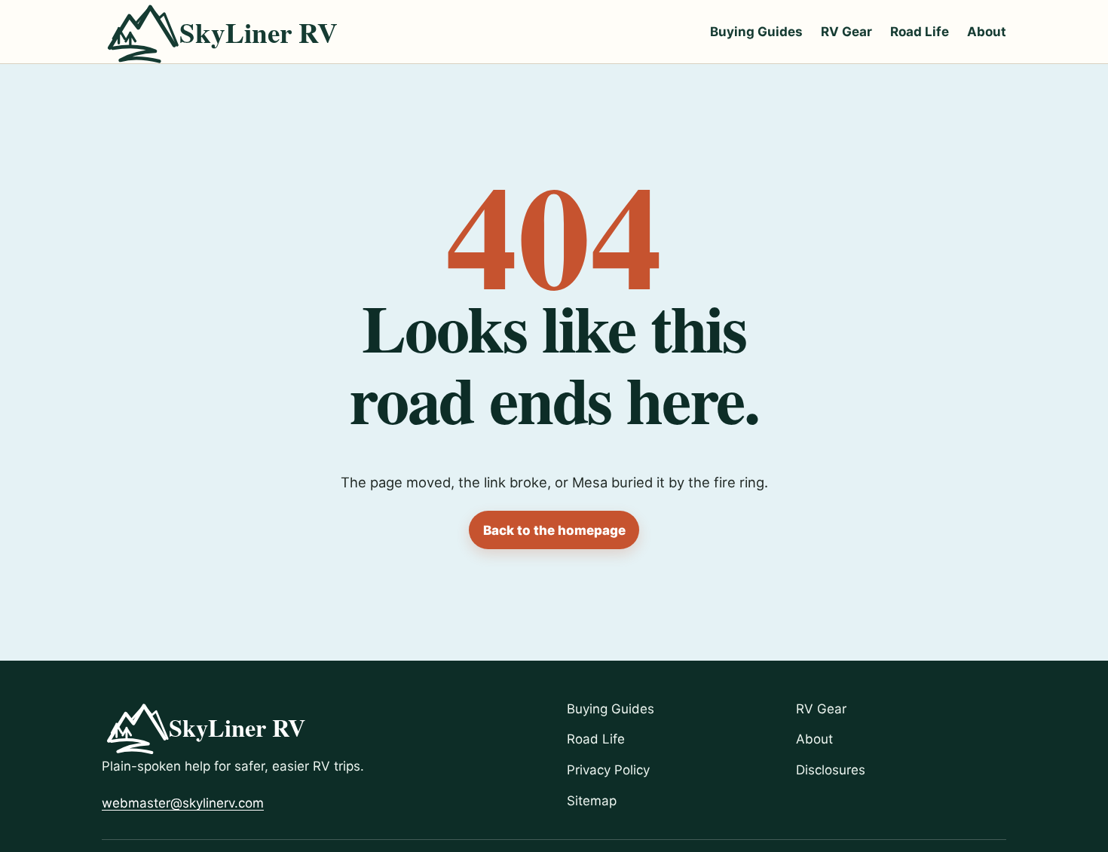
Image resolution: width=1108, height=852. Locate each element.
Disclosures (830, 769)
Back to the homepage (554, 530)
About (986, 31)
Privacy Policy (608, 769)
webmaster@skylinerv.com (183, 803)
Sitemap (592, 800)
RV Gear (846, 31)
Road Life (919, 31)
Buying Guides (756, 31)
